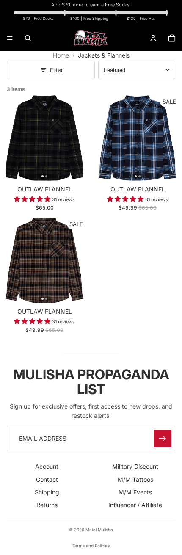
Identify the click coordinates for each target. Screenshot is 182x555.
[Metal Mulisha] (90, 38)
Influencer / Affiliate (135, 505)
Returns (47, 505)
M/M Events (135, 492)
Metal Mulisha (99, 529)
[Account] (153, 38)
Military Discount (135, 466)
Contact (47, 479)
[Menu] (9, 38)
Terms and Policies (91, 545)
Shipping (47, 492)
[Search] (28, 38)
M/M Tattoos (135, 479)
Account (46, 466)
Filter (56, 69)
